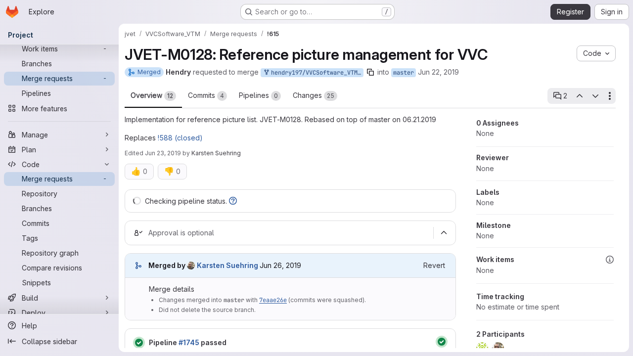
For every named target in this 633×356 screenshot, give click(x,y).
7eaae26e (273, 300)
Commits (206, 95)
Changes (313, 95)
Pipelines (258, 95)
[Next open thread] (595, 96)
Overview (152, 95)
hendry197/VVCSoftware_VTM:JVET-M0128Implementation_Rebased (315, 73)
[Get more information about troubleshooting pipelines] (233, 201)
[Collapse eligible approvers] (444, 233)
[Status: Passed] (139, 343)
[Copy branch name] (370, 72)
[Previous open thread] (579, 96)
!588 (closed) (180, 138)
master (403, 73)
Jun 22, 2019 (438, 72)
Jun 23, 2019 (163, 153)
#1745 (189, 342)
